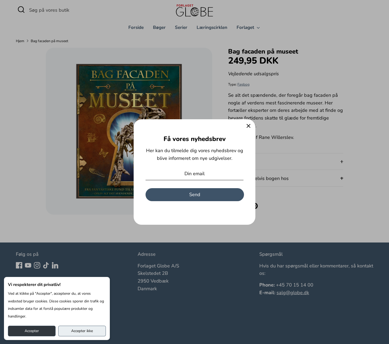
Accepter (32, 330)
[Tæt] (248, 126)
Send (194, 194)
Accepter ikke (82, 330)
